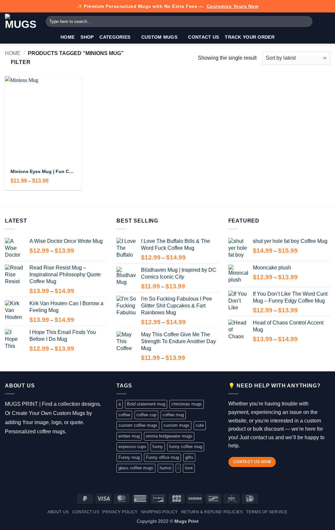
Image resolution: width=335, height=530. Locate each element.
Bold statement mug (146, 404)
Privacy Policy (120, 512)
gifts (189, 457)
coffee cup (146, 414)
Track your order (249, 37)
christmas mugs (186, 404)
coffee (124, 414)
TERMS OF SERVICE (267, 512)
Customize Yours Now (233, 6)
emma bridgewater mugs (169, 436)
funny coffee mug (185, 446)
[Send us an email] (38, 448)
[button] (327, 21)
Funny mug (129, 457)
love (189, 467)
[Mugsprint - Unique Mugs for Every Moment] (20, 21)
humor (165, 467)
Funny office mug (162, 457)
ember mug (129, 436)
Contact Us (203, 37)
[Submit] (306, 21)
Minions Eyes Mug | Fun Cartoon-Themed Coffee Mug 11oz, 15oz (43, 171)
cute (200, 425)
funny (157, 446)
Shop (87, 37)
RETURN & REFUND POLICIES (212, 512)
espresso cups (132, 446)
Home (68, 37)
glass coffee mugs (135, 467)
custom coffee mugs (137, 425)
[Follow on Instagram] (19, 448)
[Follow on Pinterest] (47, 448)
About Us (58, 512)
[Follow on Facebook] (10, 448)
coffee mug (173, 414)
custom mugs (176, 425)
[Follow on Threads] (29, 448)
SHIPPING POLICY (159, 512)
